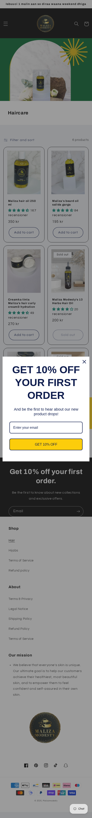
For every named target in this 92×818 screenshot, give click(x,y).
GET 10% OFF (46, 444)
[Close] (84, 362)
